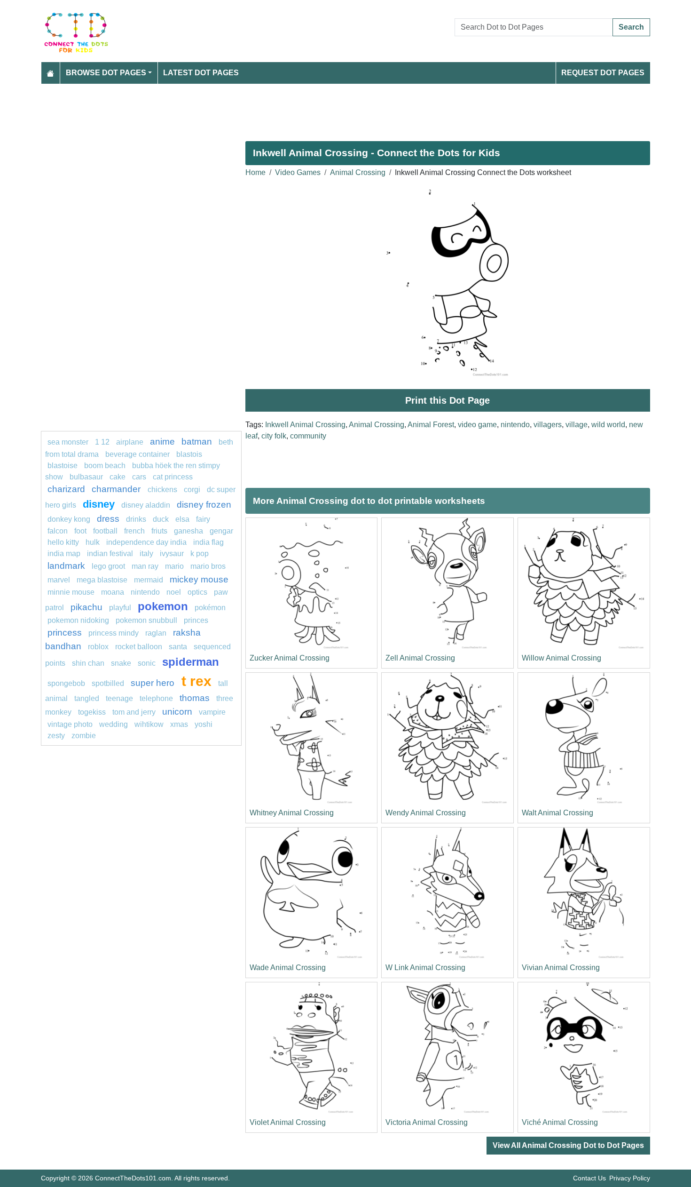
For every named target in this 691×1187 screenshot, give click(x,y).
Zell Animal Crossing (420, 658)
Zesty (56, 736)
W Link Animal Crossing (425, 968)
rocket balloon (138, 647)
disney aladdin (145, 505)
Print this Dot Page (447, 400)
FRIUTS (159, 531)
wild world (608, 425)
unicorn (177, 712)
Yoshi (203, 724)
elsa (182, 519)
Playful (120, 608)
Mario (174, 566)
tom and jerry (134, 712)
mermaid (148, 580)
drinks (136, 519)
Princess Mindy (113, 633)
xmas (179, 724)
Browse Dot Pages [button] (106, 73)
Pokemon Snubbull (146, 620)
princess (64, 632)
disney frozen (204, 505)
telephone (156, 698)
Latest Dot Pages (201, 73)
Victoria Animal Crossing (426, 1122)
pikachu (86, 607)
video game (477, 425)
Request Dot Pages (602, 73)
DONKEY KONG (68, 519)
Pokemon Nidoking (78, 620)
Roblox (98, 647)
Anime (162, 441)
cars (139, 477)
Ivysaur (172, 554)
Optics (197, 592)
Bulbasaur (86, 477)
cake (118, 477)
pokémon (210, 608)
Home (255, 172)
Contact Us (589, 1178)
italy (146, 554)
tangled (86, 698)
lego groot (108, 566)
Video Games (298, 172)
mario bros (208, 566)
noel (173, 592)
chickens (162, 490)
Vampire (212, 712)
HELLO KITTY (63, 542)
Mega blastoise (102, 580)
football (105, 531)
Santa (178, 647)
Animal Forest (431, 425)
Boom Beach (105, 466)
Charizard (66, 489)
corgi (192, 490)
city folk (273, 436)
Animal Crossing (357, 172)
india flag (208, 542)
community (308, 436)
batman (196, 441)
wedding (113, 724)
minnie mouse (70, 592)
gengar (221, 531)
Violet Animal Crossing (288, 1122)
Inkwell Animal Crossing (305, 425)
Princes (196, 620)
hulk (93, 542)
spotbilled (108, 683)
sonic (147, 663)
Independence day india (146, 542)
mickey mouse (199, 579)
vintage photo (70, 724)
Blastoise (62, 466)
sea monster (68, 442)
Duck (161, 519)
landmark (66, 566)
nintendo (515, 425)
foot (80, 531)
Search (631, 27)
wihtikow (149, 724)
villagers (548, 425)
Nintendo (145, 592)
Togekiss (92, 712)
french (134, 531)
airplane (129, 442)
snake (121, 663)
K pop (199, 554)
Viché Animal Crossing (560, 1122)
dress (108, 519)
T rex (196, 681)
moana (112, 592)
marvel (58, 580)
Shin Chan (88, 663)
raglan (155, 633)
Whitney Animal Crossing (292, 813)
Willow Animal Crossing (561, 658)
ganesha (188, 531)
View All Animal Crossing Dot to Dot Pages (568, 1145)
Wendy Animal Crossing (425, 813)
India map (63, 554)
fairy (203, 519)
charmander (117, 489)
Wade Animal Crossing (288, 968)
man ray (145, 566)
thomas (195, 698)
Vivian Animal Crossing (561, 968)
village (576, 425)
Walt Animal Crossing (557, 813)
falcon (57, 531)
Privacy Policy (629, 1178)
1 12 (102, 442)
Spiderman (190, 661)
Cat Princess (173, 477)
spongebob (66, 683)
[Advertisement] (323, 109)
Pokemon (163, 606)
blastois (189, 454)
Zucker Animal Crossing (290, 658)
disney (99, 504)
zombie (83, 736)
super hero (154, 683)
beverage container (137, 454)
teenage (119, 698)
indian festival (110, 554)
